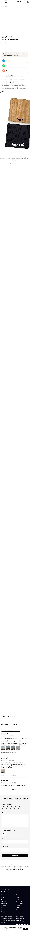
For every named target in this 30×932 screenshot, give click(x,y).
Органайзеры (19, 903)
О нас (2, 897)
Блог (2, 899)
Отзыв (4, 813)
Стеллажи (18, 907)
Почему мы (3, 905)
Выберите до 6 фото (8, 830)
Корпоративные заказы (7, 918)
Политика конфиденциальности (21, 921)
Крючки (18, 905)
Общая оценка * (7, 804)
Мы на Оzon (4, 903)
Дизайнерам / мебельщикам (8, 920)
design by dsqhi (4, 891)
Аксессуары (19, 901)
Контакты (3, 901)
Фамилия (5, 846)
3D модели (3, 911)
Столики (18, 899)
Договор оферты (20, 918)
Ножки (17, 909)
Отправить (15, 855)
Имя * (3, 838)
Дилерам (3, 922)
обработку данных (6, 930)
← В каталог (4, 6)
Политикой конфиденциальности (14, 869)
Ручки (17, 897)
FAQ (2, 907)
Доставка (3, 909)
